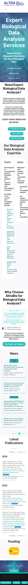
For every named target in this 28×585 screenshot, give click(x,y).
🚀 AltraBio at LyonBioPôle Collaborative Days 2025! (14, 419)
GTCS (14, 561)
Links (9, 480)
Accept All (16, 582)
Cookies (14, 563)
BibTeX (13, 480)
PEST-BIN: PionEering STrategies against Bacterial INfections (11, 252)
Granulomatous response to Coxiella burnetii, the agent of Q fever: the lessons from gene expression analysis (13, 470)
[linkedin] (14, 568)
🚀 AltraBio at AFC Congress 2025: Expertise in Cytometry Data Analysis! (13, 368)
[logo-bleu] (13, 2)
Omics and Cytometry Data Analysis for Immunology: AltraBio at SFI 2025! (14, 384)
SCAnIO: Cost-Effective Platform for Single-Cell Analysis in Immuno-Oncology (10, 219)
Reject (24, 582)
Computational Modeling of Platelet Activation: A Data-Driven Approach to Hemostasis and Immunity (14, 403)
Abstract (4, 480)
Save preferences (6, 582)
